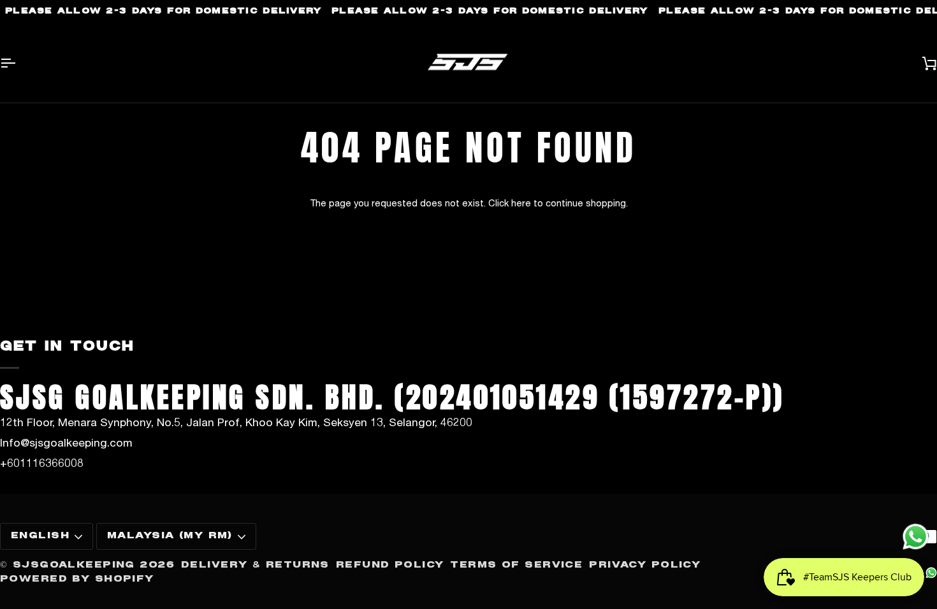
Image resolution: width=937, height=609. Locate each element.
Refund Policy (390, 565)
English (40, 535)
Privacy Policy (645, 565)
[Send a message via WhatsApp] (916, 537)
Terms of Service (516, 565)
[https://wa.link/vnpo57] (931, 572)
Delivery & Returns (255, 565)
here (521, 202)
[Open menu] (19, 63)
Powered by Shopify (77, 579)
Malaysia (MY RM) (170, 535)
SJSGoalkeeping (74, 565)
